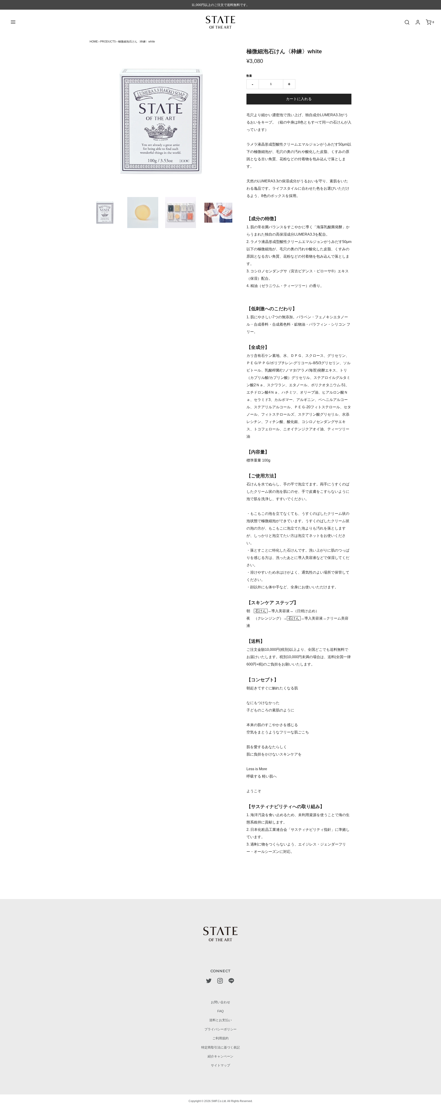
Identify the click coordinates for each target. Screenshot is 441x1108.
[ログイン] (415, 22)
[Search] (405, 22)
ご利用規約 (220, 1038)
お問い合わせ (220, 1002)
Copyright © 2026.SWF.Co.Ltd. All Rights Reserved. (221, 1101)
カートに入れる (299, 99)
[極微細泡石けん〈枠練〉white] (105, 212)
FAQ (220, 1011)
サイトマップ (220, 1065)
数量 (249, 75)
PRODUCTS (108, 41)
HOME (94, 41)
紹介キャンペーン (220, 1056)
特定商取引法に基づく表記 (220, 1047)
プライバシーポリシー (220, 1029)
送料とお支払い (220, 1020)
